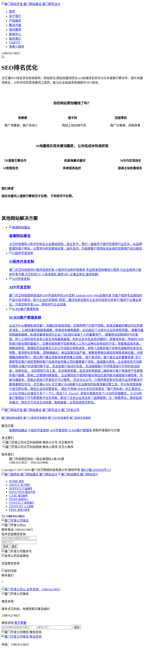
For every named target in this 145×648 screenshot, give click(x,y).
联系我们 (15, 38)
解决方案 (15, 25)
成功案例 (15, 29)
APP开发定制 (59, 430)
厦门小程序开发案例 (35, 417)
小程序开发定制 (38, 430)
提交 (14, 546)
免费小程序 (16, 46)
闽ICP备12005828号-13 (96, 469)
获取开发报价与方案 (106, 430)
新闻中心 (15, 34)
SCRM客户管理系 (80, 430)
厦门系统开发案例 (80, 417)
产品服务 (15, 20)
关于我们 (15, 16)
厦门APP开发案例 (58, 417)
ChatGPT (15, 42)
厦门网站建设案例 (12, 417)
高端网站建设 (18, 430)
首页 (12, 11)
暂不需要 (20, 622)
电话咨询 (35, 636)
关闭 (5, 546)
